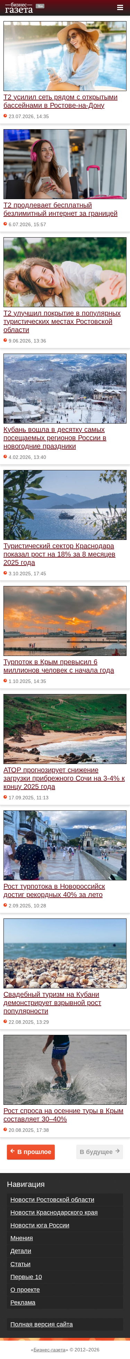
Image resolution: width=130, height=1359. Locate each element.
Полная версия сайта (41, 1324)
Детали (20, 1250)
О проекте (25, 1289)
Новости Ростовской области (52, 1199)
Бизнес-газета (50, 1349)
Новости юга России (39, 1225)
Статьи (20, 1264)
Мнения (21, 1238)
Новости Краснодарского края (54, 1212)
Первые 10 (26, 1276)
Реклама (22, 1302)
